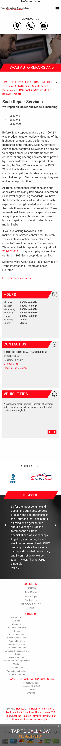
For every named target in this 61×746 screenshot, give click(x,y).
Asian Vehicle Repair (17, 627)
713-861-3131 (11, 251)
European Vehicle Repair (17, 278)
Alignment (16, 624)
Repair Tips (31, 596)
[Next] (55, 525)
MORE (30, 608)
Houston (20, 708)
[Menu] (57, 8)
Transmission (17, 667)
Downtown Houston (33, 712)
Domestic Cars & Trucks (17, 638)
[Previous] (6, 525)
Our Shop (31, 588)
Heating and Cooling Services (16, 661)
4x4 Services (16, 617)
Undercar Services (16, 674)
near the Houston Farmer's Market (30, 715)
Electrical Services (17, 641)
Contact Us (31, 600)
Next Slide (54, 432)
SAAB (17, 94)
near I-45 (17, 712)
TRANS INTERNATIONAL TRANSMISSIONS (28, 82)
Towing (16, 664)
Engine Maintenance (17, 647)
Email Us (8, 368)
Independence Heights (36, 719)
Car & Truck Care (16, 634)
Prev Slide (50, 432)
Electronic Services (16, 644)
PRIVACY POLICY (31, 604)
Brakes (17, 631)
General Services (16, 657)
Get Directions (21, 368)
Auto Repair (31, 592)
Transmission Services (17, 671)
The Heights (33, 708)
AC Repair (16, 621)
